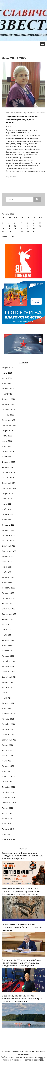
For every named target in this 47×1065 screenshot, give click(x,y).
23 (34, 229)
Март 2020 (7, 771)
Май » (11, 237)
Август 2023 (7, 556)
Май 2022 (6, 635)
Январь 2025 (8, 467)
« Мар (4, 237)
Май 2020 (6, 761)
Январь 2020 (8, 782)
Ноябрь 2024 (8, 478)
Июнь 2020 (7, 755)
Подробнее (11, 177)
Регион (23, 849)
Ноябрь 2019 (8, 792)
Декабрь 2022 (8, 598)
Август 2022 (7, 619)
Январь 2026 (8, 404)
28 (22, 231)
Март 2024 (7, 520)
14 (22, 226)
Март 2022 (7, 645)
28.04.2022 (11, 127)
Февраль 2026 (8, 399)
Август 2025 (7, 430)
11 (2, 226)
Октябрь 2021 (8, 672)
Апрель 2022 (8, 640)
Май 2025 (6, 446)
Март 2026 (7, 394)
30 (34, 231)
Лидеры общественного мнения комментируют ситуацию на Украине (22, 119)
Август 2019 (7, 808)
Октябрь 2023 (8, 546)
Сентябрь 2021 (9, 677)
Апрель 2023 (8, 577)
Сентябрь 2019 (9, 803)
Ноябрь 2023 (8, 541)
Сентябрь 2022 (9, 614)
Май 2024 (6, 509)
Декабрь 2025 (8, 410)
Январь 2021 (8, 719)
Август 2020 (7, 745)
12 (9, 226)
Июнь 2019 (7, 818)
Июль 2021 (7, 687)
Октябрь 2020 (8, 735)
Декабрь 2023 (8, 535)
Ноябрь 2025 (8, 415)
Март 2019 (7, 834)
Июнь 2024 (7, 504)
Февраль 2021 (8, 714)
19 (9, 229)
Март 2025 (7, 457)
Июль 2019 (7, 813)
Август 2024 (7, 493)
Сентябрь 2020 (9, 740)
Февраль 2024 (8, 525)
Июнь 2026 (7, 378)
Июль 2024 (7, 499)
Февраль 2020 (8, 776)
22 (28, 229)
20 (15, 229)
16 (33, 226)
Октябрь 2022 (8, 609)
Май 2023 (6, 572)
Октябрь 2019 (8, 797)
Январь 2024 (8, 530)
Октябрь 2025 (8, 420)
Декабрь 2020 (8, 724)
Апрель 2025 (8, 451)
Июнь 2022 (7, 630)
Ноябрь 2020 (8, 729)
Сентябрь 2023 (9, 551)
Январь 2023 (8, 593)
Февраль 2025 (8, 462)
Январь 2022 (8, 656)
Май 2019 (6, 824)
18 (3, 229)
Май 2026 (6, 383)
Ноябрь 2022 (8, 603)
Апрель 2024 (8, 514)
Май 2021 (6, 698)
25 (3, 231)
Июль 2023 (7, 562)
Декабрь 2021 (8, 661)
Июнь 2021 (7, 693)
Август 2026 (7, 368)
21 (22, 229)
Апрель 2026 (8, 389)
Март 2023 (7, 582)
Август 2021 (7, 682)
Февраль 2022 (8, 651)
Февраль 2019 (8, 839)
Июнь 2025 (7, 441)
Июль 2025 (7, 436)
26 (10, 231)
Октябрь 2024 (8, 483)
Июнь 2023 (7, 567)
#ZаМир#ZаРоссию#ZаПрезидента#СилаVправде (26, 113)
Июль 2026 (7, 373)
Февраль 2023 (8, 588)
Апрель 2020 (8, 766)
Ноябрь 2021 (8, 666)
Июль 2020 (7, 750)
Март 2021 (7, 708)
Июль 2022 (7, 624)
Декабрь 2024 (8, 472)
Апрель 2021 (8, 703)
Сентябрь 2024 (9, 488)
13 (15, 226)
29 (28, 231)
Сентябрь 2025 (9, 425)
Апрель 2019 (8, 829)
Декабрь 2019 (8, 787)
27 (15, 231)
